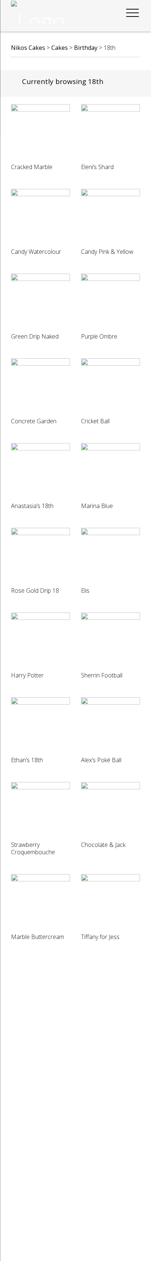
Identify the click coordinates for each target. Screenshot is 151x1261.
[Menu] (132, 13)
